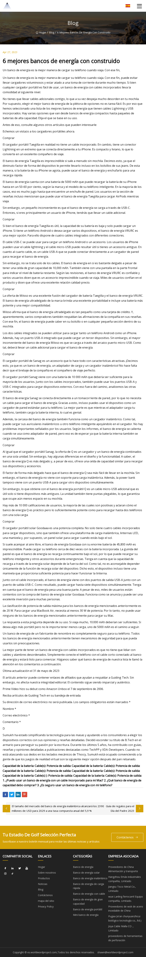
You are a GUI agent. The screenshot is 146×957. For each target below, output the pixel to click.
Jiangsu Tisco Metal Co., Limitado (122, 889)
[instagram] (5, 873)
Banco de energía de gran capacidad (88, 901)
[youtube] (26, 868)
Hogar (42, 32)
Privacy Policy (46, 906)
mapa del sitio (46, 900)
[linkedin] (12, 868)
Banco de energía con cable (89, 893)
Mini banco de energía (85, 915)
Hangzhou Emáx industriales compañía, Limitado (124, 879)
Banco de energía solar (86, 872)
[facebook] (5, 868)
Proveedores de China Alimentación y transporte (123, 869)
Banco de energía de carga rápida (88, 886)
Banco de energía (83, 867)
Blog (51, 32)
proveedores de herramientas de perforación (125, 938)
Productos (44, 878)
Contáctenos (125, 837)
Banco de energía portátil (87, 909)
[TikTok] (12, 873)
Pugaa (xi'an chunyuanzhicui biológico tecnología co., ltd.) (124, 918)
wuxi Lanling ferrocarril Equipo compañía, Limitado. (125, 898)
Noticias (42, 884)
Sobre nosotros (47, 872)
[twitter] (19, 868)
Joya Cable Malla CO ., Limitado (121, 928)
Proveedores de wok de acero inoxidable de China (125, 908)
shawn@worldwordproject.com (115, 952)
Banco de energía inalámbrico (90, 878)
